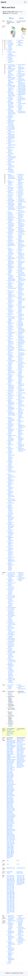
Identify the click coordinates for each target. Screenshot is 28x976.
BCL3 (8, 730)
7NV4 (13, 895)
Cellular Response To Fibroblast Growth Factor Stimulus (21, 278)
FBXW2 (11, 768)
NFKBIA (11, 801)
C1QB (11, 746)
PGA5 (8, 732)
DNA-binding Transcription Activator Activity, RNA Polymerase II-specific (11, 112)
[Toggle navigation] (25, 2)
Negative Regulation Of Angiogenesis (11, 266)
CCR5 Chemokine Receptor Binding (21, 92)
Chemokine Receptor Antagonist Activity (20, 108)
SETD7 (13, 830)
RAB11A (8, 734)
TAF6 (14, 839)
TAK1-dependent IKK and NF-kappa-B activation (11, 617)
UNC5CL (8, 855)
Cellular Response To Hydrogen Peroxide (10, 449)
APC (21, 740)
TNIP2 (13, 843)
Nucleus (9, 41)
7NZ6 (10, 900)
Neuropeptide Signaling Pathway (10, 221)
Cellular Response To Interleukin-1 (10, 487)
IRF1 (13, 780)
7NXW (10, 897)
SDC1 (18, 763)
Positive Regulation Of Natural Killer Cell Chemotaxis (21, 449)
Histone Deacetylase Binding (10, 150)
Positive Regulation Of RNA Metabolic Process (11, 958)
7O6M (13, 911)
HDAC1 (11, 772)
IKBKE (8, 779)
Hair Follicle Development (10, 189)
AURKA (14, 743)
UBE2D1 (8, 851)
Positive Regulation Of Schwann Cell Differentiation (11, 261)
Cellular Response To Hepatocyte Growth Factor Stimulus (11, 342)
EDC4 (18, 757)
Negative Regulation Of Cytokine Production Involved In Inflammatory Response (11, 510)
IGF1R (8, 777)
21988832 (20, 11)
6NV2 (10, 879)
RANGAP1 (19, 762)
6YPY (13, 883)
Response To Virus (21, 208)
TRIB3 (12, 846)
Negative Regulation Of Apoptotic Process (11, 380)
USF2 (12, 855)
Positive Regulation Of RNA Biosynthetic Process (11, 943)
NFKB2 (8, 801)
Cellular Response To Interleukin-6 (10, 491)
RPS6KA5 (9, 829)
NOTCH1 (8, 805)
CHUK (11, 753)
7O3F (10, 902)
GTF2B (8, 772)
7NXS (13, 896)
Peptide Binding (11, 137)
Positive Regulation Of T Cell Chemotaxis (21, 220)
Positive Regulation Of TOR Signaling (21, 240)
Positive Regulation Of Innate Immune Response (21, 294)
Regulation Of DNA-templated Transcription (11, 204)
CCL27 (18, 748)
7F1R (18, 884)
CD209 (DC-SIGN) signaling (11, 637)
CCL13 (18, 743)
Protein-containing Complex (12, 52)
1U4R (23, 878)
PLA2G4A (9, 811)
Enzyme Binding (11, 128)
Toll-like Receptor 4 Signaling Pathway (11, 333)
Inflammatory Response (10, 215)
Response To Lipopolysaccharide (12, 288)
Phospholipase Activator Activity (21, 79)
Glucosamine (10, 685)
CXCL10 (22, 750)
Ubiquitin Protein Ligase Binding (11, 135)
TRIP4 (8, 848)
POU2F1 (11, 812)
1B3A (18, 875)
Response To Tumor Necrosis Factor (21, 258)
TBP (13, 841)
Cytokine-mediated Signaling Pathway (10, 270)
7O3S (13, 904)
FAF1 (14, 767)
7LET (10, 888)
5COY (18, 880)
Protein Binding (11, 126)
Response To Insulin (10, 314)
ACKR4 (18, 740)
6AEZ (20, 882)
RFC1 (11, 824)
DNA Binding (10, 116)
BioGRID (10, 13)
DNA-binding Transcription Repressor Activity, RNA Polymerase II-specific (11, 105)
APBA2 (11, 741)
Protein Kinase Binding (11, 130)
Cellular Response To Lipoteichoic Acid (11, 476)
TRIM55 (8, 847)
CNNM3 (8, 754)
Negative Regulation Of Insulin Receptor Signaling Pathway (11, 420)
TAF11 (8, 839)
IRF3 (10, 781)
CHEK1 (8, 753)
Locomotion (20, 920)
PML (8, 812)
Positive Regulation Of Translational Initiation (21, 318)
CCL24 (21, 745)
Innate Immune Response (11, 396)
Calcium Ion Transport (20, 185)
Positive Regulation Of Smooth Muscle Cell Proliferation (21, 329)
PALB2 (18, 759)
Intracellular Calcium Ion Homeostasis (21, 189)
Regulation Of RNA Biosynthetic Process (11, 921)
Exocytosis (20, 191)
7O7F (20, 884)
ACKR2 (21, 739)
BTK (15, 745)
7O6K (10, 911)
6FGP (18, 883)
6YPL (10, 883)
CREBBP (14, 757)
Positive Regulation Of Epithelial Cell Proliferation (21, 336)
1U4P (21, 878)
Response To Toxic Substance (21, 211)
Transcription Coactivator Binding (10, 100)
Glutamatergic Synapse (11, 61)
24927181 (10, 692)
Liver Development (10, 186)
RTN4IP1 (13, 829)
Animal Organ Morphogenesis (11, 243)
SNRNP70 (9, 834)
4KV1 (8, 878)
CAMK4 (8, 748)
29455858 (10, 703)
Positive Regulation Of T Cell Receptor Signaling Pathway (11, 430)
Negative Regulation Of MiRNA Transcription (11, 538)
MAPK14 (13, 790)
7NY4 (8, 899)
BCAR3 (18, 741)
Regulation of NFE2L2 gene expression (11, 666)
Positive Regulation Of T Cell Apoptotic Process (21, 389)
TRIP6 (18, 766)
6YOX (14, 880)
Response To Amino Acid (10, 391)
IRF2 (8, 781)
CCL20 (23, 744)
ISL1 (10, 783)
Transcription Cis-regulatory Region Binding (11, 66)
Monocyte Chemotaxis (20, 177)
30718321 (10, 714)
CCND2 (10, 749)
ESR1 (11, 766)
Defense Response (10, 212)
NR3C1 (8, 806)
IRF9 (8, 783)
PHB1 (23, 759)
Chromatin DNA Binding (11, 132)
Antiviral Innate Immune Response (11, 504)
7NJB (13, 889)
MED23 (11, 792)
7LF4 (8, 889)
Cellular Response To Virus (21, 421)
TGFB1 (21, 764)
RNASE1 (12, 825)
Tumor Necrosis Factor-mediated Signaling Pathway (11, 318)
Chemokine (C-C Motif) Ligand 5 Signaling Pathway (21, 263)
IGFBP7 (18, 758)
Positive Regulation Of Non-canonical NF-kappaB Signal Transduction (11, 527)
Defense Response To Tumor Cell (10, 193)
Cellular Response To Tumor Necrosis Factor (11, 495)
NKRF (8, 803)
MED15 (8, 792)
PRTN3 (8, 820)
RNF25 (8, 827)
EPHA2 (8, 766)
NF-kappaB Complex (10, 59)
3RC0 (13, 877)
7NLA (13, 891)
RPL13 (11, 827)
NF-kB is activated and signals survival (11, 587)
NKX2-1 (11, 803)
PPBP (20, 761)
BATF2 (11, 744)
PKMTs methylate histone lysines (12, 608)
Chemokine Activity (20, 77)
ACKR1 (18, 739)
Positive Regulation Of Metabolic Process (11, 953)
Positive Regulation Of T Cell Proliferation (21, 268)
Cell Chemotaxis (21, 918)
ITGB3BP (9, 731)
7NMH (10, 893)
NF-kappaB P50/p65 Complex (11, 55)
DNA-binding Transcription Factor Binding (11, 171)
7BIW (8, 886)
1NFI (8, 875)
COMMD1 (9, 755)
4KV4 (10, 878)
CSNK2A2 (13, 759)
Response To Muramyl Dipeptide (10, 284)
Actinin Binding (11, 147)
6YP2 (10, 882)
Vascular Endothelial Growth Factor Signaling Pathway (11, 356)
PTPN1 (23, 761)
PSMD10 (12, 820)
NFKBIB (8, 802)
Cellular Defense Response (11, 217)
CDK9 (11, 750)
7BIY (10, 886)
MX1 (14, 795)
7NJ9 (10, 889)
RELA (11, 18)
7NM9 (8, 893)
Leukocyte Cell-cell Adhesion (21, 199)
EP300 (11, 764)
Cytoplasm (10, 49)
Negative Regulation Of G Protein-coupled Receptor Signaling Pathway (21, 300)
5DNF (21, 880)
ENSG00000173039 (11, 868)
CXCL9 (21, 755)
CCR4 (21, 749)
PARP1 (8, 807)
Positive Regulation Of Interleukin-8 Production (11, 310)
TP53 (8, 845)
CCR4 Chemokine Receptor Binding (21, 90)
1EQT (20, 875)
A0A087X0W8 (10, 871)
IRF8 (12, 781)
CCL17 (18, 744)
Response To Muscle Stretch (11, 347)
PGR (8, 808)
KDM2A (8, 785)
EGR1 (8, 764)
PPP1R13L (9, 815)
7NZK (8, 901)
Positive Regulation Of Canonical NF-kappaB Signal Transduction (11, 386)
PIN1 (11, 810)
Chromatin (10, 40)
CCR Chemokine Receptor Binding (21, 112)
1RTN (18, 877)
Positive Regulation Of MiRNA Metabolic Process (11, 560)
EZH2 (11, 767)
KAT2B (11, 784)
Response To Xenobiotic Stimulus (10, 234)
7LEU (13, 888)
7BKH (8, 888)
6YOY (8, 882)
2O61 (13, 875)
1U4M (18, 878)
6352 (18, 860)
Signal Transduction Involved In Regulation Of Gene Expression (11, 276)
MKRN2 (11, 794)
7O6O (8, 913)
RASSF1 (12, 821)
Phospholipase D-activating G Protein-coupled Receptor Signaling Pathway (21, 235)
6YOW (11, 880)
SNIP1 (11, 833)
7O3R (10, 904)
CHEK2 (18, 750)
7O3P (13, 902)
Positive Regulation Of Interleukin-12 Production (11, 300)
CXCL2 (18, 754)
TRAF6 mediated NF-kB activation (11, 652)
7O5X (13, 909)
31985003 (10, 726)
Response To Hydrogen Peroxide (10, 376)
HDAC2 (8, 774)
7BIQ (13, 884)
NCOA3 (10, 797)
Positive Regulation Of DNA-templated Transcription (11, 407)
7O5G (8, 908)
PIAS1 (10, 808)
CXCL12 (22, 752)
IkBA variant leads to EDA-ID (11, 627)
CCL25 (18, 746)
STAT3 (13, 837)
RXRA (8, 830)
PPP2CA (13, 815)
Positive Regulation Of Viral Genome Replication (21, 283)
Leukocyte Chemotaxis (20, 942)
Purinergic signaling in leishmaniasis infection (11, 655)
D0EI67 (18, 873)
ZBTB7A (11, 856)
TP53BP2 (9, 846)
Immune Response (20, 197)
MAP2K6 (11, 788)
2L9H (18, 879)
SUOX (11, 838)
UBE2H (8, 854)
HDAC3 (11, 774)
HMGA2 (12, 775)
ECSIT (8, 763)
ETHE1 (8, 767)
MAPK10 (8, 790)
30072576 (23, 692)
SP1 (14, 836)
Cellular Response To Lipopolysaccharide (12, 471)
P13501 (21, 873)
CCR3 (18, 749)
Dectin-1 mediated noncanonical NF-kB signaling (11, 631)
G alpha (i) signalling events (21, 577)
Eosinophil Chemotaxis (20, 322)
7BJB (13, 886)
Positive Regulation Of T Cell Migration (21, 445)
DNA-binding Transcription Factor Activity (11, 124)
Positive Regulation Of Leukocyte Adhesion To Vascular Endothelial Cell (11, 554)
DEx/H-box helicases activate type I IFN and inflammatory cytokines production (11, 602)
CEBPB (8, 752)
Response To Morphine (10, 393)
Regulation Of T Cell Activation (21, 343)
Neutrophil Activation (20, 270)
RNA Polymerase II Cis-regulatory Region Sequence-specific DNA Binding (11, 81)
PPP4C (8, 817)
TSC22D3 (12, 848)
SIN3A (8, 832)
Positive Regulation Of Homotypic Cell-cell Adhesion (21, 254)
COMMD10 (9, 757)
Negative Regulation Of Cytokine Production (11, 183)
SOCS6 (8, 836)
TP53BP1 (11, 845)
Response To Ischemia (10, 196)
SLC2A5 (18, 764)
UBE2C (12, 850)
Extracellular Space (20, 43)
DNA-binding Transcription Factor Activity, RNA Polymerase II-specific (11, 94)
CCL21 (18, 745)
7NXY (13, 897)
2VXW (20, 879)
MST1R (8, 795)
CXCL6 (21, 754)
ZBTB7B (8, 858)
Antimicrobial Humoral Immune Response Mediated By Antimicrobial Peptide (21, 365)
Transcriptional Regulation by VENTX (11, 646)
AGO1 (12, 740)
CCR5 (23, 749)
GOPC (11, 771)
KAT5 (14, 784)
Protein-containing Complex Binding (12, 157)
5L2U (23, 880)
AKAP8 (8, 741)
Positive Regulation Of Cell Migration (21, 229)
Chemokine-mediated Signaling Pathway (20, 371)
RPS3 (11, 828)
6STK (23, 883)
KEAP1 (11, 785)
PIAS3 (13, 808)
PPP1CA (11, 732)
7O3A (8, 902)
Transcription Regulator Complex (10, 45)
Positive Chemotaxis (20, 345)
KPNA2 (8, 786)
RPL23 (8, 828)
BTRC (8, 746)
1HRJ (23, 875)
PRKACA (12, 817)
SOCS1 (12, 834)
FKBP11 (8, 770)
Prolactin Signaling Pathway (10, 367)
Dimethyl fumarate (10, 686)
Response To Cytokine (10, 330)
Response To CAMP (10, 441)
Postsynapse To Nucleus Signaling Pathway (12, 500)
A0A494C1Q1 (19, 871)
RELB (13, 823)
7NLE (8, 892)
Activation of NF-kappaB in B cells (11, 573)
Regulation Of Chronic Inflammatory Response (21, 181)
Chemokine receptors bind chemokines (21, 574)
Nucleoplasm (10, 43)
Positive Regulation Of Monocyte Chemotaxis (21, 410)
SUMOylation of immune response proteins (11, 624)
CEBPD (11, 752)
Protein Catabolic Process (11, 281)
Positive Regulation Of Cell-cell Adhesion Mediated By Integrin (22, 245)
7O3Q (8, 904)
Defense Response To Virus (10, 445)
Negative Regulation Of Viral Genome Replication (21, 289)
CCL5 (21, 18)
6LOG (21, 883)
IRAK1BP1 (9, 780)
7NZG (13, 900)
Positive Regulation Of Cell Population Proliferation (11, 229)
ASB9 (11, 743)
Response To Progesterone (11, 291)
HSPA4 (11, 776)
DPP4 (24, 755)
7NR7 (8, 895)
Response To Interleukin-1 (10, 467)
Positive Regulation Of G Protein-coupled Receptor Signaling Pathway (21, 308)
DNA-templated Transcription (11, 201)
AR (14, 741)
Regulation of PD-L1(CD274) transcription (11, 681)
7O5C (8, 906)
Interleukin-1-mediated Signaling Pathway (10, 463)
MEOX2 (8, 794)
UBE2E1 (12, 852)
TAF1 (14, 838)
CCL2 (21, 744)
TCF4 (10, 842)
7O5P (13, 908)
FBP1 (8, 768)
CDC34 (8, 750)
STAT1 (10, 837)
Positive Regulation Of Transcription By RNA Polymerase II (11, 413)
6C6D (23, 882)
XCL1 (18, 767)
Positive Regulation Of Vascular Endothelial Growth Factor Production (11, 251)
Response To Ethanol (10, 398)
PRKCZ (8, 819)
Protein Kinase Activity (21, 72)
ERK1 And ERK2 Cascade (21, 393)
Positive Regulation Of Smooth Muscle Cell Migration (21, 224)
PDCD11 (12, 807)
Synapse (10, 57)
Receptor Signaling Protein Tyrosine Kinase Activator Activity (21, 83)
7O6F (8, 910)
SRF (8, 837)
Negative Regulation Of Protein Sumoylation (11, 323)
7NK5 (10, 891)
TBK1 (10, 841)
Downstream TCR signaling (11, 583)
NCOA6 (8, 798)
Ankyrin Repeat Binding (11, 162)
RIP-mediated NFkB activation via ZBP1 (11, 576)
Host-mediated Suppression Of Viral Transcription (22, 274)
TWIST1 (8, 850)
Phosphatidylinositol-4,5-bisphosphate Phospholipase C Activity (21, 67)
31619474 (10, 695)
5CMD (23, 879)
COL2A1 (12, 754)
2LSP (10, 875)
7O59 (10, 905)
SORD (11, 836)
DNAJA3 (8, 762)
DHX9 (13, 761)
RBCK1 (8, 823)
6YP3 (13, 882)
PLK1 (12, 811)
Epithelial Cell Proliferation (21, 333)
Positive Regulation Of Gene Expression (11, 257)
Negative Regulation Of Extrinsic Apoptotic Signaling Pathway (11, 567)
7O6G (10, 910)
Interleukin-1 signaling (10, 649)
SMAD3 (8, 833)
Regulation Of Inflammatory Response (11, 425)
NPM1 (12, 805)
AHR (14, 740)
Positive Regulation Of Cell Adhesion (21, 314)
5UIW (18, 882)
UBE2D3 (8, 852)
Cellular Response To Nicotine (10, 483)
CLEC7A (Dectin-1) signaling (11, 635)
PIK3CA (8, 810)
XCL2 (20, 767)
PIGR (18, 761)
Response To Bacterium (10, 241)
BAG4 (23, 740)
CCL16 (21, 743)
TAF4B (11, 839)
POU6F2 (8, 814)
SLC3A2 (8, 735)
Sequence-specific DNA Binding (10, 154)
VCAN (21, 766)
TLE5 (11, 843)
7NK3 (8, 891)
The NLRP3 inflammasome (11, 643)
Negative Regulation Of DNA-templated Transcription (11, 402)
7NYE (10, 899)
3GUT (8, 877)
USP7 (8, 856)
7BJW (13, 887)
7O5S (8, 909)
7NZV (10, 901)
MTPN (11, 795)
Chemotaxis (20, 192)
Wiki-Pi (3, 2)
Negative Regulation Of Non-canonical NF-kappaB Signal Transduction (11, 519)
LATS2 (11, 786)
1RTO (20, 877)
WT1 (23, 766)
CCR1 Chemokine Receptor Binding (21, 87)
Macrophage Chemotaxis (20, 325)
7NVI (8, 896)
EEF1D (11, 763)
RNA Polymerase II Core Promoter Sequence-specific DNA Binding (11, 88)
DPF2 (10, 730)
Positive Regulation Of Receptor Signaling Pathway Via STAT (21, 432)
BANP (8, 744)
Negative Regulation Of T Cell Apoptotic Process (21, 384)
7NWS (10, 896)
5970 (8, 860)
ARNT (8, 743)
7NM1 (10, 892)
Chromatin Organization (10, 198)
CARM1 (11, 748)
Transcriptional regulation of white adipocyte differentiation (11, 612)
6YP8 (8, 883)
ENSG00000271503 (21, 868)
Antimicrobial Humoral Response (20, 936)
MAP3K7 (8, 789)
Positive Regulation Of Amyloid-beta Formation (11, 533)
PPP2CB (8, 816)
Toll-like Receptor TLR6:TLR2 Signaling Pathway (11, 362)
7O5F (13, 906)
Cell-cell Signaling (21, 207)
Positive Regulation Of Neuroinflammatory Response (21, 426)
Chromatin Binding (10, 118)
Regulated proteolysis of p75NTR (11, 580)
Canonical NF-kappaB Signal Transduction (11, 225)
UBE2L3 (12, 854)
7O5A (13, 905)
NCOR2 (11, 798)
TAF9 (8, 841)
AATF (18, 730)
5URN (8, 879)
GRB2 (23, 757)
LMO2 (8, 788)
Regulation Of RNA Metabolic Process (11, 932)
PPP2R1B (13, 816)
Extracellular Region (20, 41)
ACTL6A (8, 740)
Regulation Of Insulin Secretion (21, 340)
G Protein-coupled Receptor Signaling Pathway (22, 203)
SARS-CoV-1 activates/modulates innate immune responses (11, 661)
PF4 (21, 759)
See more (8, 963)
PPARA (12, 814)
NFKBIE (12, 802)
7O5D (10, 906)
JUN (12, 783)
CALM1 (13, 746)
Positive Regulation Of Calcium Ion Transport (21, 358)
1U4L (23, 877)
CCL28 (21, 748)
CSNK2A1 (9, 759)
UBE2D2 (12, 851)
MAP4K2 (13, 731)
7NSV (10, 895)
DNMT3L (12, 762)
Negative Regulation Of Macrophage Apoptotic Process (21, 439)
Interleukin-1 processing (10, 621)
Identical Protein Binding (11, 141)
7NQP (13, 893)
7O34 (13, 901)
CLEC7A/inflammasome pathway (11, 640)
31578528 (10, 725)
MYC (8, 797)
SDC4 (21, 763)
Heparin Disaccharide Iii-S (21, 688)
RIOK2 (8, 825)
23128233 (10, 706)
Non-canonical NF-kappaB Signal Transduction (11, 351)
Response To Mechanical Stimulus (10, 238)
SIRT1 (11, 832)
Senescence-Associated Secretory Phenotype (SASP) (10, 592)
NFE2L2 (8, 799)
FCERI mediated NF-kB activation (11, 596)
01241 (8, 864)
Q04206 (8, 873)
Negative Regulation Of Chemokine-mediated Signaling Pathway (21, 378)
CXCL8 (18, 755)
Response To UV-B (11, 246)
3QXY (10, 877)
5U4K (13, 878)
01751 (18, 864)
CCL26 (21, 746)
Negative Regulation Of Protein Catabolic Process (11, 371)
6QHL (13, 879)
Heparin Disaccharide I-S (21, 685)
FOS (11, 770)
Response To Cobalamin (10, 327)
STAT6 (8, 838)
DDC (8, 761)
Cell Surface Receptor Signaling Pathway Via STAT (20, 416)
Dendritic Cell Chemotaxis (21, 175)
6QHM (8, 880)
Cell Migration (21, 939)
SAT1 (11, 830)
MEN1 (11, 793)
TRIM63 (12, 847)
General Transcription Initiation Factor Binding (11, 166)
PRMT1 (11, 819)
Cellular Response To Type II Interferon (21, 397)
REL (11, 823)
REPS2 (8, 824)
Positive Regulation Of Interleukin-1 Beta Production (11, 295)
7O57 (8, 905)
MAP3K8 (13, 789)
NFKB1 (11, 799)
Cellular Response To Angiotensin (10, 548)
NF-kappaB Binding (10, 159)
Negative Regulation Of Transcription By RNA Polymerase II (11, 177)
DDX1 (10, 761)
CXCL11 (18, 752)
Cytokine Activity (21, 73)
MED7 (8, 793)
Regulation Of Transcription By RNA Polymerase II (11, 208)
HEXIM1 (8, 775)
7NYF (13, 899)
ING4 (11, 779)
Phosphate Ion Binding (11, 139)
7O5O (10, 908)
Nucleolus (10, 48)
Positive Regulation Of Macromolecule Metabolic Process (11, 937)
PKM (14, 810)
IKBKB (11, 777)
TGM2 (8, 843)
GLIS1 (8, 771)
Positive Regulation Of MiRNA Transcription (11, 543)
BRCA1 (8, 745)
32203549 (13, 709)
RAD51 (8, 821)
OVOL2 (11, 806)
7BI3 (10, 884)
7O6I (13, 910)
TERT (13, 842)
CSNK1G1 (9, 758)
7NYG (8, 900)
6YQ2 (8, 884)
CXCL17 (22, 753)
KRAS (21, 758)
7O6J (8, 911)
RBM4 (12, 734)
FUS (14, 770)
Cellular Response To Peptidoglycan (11, 480)
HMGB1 (8, 776)
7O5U (10, 909)
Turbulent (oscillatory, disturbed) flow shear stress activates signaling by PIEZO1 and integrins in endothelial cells (11, 673)
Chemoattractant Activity (21, 95)
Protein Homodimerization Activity (12, 145)
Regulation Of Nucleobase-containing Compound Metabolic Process (11, 926)
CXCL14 (18, 753)
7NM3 (13, 892)
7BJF (8, 887)
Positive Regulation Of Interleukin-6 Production (11, 305)
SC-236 (9, 688)
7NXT (8, 897)
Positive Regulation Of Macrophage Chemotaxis (21, 215)
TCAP (8, 842)
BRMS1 (11, 745)
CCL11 (21, 741)
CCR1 (24, 748)
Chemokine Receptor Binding (21, 97)
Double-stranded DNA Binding (11, 121)
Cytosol (9, 50)
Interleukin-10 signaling (21, 579)
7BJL (10, 887)
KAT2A (8, 784)
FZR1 (21, 757)
